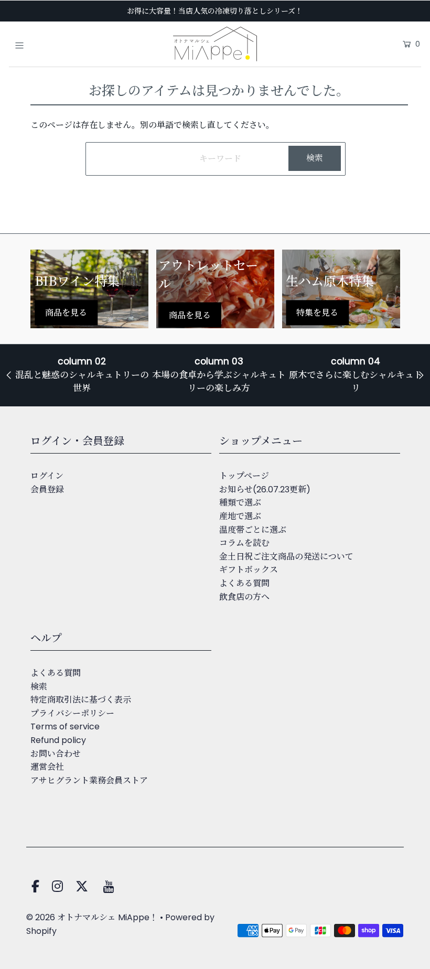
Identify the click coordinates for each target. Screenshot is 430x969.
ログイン (46, 476)
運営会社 (47, 767)
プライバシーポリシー (72, 713)
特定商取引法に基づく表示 (80, 700)
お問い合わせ (55, 754)
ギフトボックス (248, 570)
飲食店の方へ (244, 597)
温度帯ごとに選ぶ (252, 530)
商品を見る (66, 313)
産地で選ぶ (240, 516)
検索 (38, 687)
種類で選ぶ (240, 503)
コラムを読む (244, 543)
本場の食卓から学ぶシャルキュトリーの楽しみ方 (219, 382)
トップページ (244, 476)
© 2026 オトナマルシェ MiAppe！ (92, 917)
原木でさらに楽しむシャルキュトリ (356, 382)
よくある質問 (244, 583)
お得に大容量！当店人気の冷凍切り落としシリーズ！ (215, 11)
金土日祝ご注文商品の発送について (286, 557)
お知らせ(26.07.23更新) (264, 489)
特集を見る (317, 313)
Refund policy (58, 740)
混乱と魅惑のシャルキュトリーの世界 (82, 382)
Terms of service (65, 726)
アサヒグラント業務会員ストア (89, 780)
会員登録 (47, 489)
